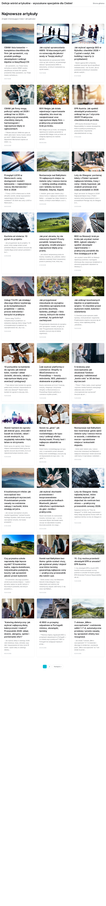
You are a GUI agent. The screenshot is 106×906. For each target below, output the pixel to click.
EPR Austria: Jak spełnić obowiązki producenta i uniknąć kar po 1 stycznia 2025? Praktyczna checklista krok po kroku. (86, 114)
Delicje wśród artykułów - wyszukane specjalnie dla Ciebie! (37, 3)
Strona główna (98, 3)
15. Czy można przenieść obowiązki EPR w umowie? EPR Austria (87, 561)
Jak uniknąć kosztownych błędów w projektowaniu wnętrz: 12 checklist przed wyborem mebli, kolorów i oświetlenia (87, 306)
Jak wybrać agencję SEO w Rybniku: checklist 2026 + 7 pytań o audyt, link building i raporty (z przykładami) (87, 53)
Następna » (58, 666)
